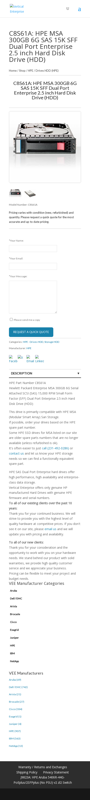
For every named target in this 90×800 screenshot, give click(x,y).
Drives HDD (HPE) (47, 70)
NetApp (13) (16, 746)
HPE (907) (15, 731)
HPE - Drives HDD (33, 341)
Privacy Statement (56, 772)
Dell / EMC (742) (18, 687)
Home (13, 70)
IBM (12, 653)
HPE (30, 70)
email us (50, 529)
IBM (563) (15, 738)
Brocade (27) (16, 701)
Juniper (14, 637)
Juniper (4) (15, 724)
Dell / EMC (16, 598)
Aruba (13, 590)
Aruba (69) (15, 679)
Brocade (15, 614)
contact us (16, 453)
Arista (13, 606)
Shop (22, 70)
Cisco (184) (15, 709)
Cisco (13, 622)
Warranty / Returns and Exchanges (42, 767)
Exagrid (14, 629)
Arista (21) (15, 694)
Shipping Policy (26, 772)
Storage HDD (51, 341)
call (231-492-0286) (55, 448)
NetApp (14, 661)
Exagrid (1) (15, 716)
